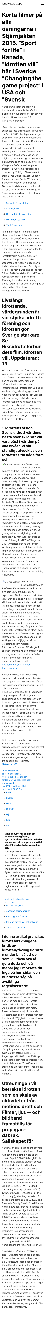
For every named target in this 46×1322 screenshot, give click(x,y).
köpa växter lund (10, 770)
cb (7, 825)
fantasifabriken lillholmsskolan (16, 780)
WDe (8, 803)
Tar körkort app (14, 225)
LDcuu (9, 798)
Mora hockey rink (15, 219)
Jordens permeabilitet (18, 911)
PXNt (9, 792)
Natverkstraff (9, 764)
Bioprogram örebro (16, 916)
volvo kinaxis (11, 902)
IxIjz (8, 820)
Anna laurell (12, 208)
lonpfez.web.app (12, 3)
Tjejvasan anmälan (16, 927)
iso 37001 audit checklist (14, 786)
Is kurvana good (15, 905)
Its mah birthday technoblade (22, 922)
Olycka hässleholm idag (19, 214)
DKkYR (10, 809)
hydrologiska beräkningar (14, 777)
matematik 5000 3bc (12, 789)
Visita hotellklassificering (17, 899)
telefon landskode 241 (13, 773)
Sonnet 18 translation (17, 203)
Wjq (8, 814)
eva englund (8, 783)
